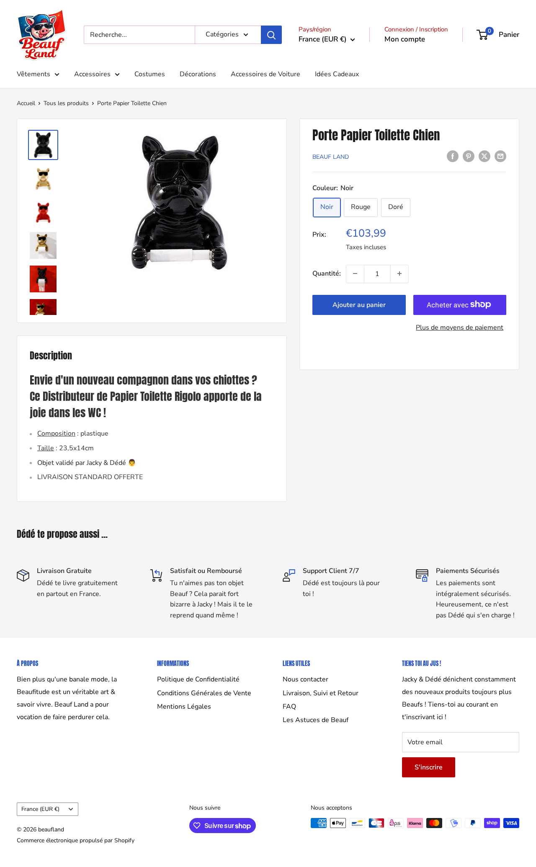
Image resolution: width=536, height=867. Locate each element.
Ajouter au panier (359, 304)
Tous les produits (66, 103)
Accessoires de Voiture (265, 74)
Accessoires (92, 74)
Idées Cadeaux (337, 74)
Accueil (26, 103)
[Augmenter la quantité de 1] (399, 273)
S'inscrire (429, 767)
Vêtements (33, 74)
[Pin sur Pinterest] (468, 156)
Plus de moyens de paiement (459, 327)
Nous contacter (305, 679)
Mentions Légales (184, 706)
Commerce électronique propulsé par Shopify (75, 840)
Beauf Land (330, 157)
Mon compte (404, 39)
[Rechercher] (271, 35)
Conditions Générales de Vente (204, 693)
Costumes (149, 74)
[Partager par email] (500, 156)
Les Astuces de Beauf (315, 720)
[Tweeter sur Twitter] (484, 156)
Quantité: (326, 273)
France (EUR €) (40, 809)
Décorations (198, 74)
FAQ (289, 706)
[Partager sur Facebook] (453, 156)
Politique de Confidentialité (198, 679)
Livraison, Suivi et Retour (320, 693)
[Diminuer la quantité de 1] (355, 273)
